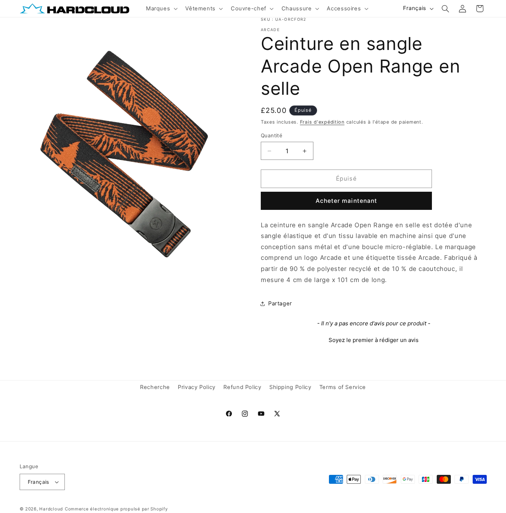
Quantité (271, 135)
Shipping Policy (290, 387)
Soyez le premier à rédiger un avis (374, 339)
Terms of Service (342, 387)
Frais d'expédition (322, 122)
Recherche (155, 387)
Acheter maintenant (346, 200)
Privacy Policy (197, 387)
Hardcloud (51, 509)
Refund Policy (242, 387)
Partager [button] (280, 303)
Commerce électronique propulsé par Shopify (116, 509)
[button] (160, 8)
